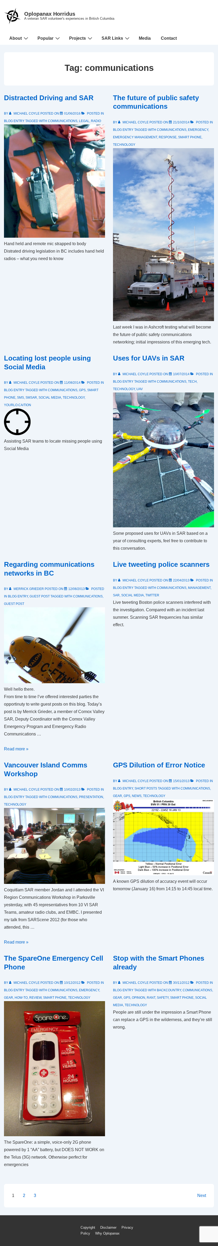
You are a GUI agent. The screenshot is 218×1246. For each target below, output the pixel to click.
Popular (45, 38)
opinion (138, 998)
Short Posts (146, 788)
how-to (21, 998)
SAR (116, 595)
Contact (169, 38)
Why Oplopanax (107, 1233)
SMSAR (31, 397)
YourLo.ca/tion (17, 405)
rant (151, 998)
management (199, 588)
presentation (91, 797)
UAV (139, 389)
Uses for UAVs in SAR (149, 358)
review (35, 998)
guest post (14, 604)
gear (117, 796)
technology (124, 145)
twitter (152, 595)
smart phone (190, 137)
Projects (77, 38)
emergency (198, 130)
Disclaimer (108, 1227)
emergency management (135, 137)
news (136, 796)
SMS (20, 397)
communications (62, 121)
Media (145, 38)
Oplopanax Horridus (49, 14)
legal (84, 121)
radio (96, 121)
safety (163, 998)
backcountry (169, 990)
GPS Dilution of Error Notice (159, 765)
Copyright (88, 1227)
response (168, 137)
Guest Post (40, 596)
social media (50, 397)
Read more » (16, 749)
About (15, 38)
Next (201, 1195)
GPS (82, 390)
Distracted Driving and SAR (49, 98)
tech (192, 381)
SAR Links (112, 38)
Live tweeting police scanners (161, 564)
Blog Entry (14, 121)
